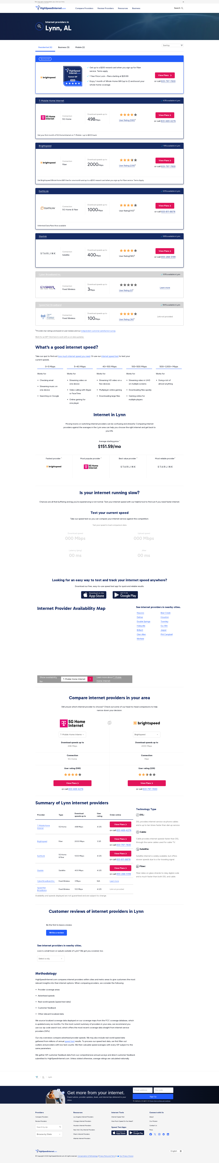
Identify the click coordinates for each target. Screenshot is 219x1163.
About (151, 1117)
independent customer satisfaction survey (98, 331)
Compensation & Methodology (88, 1156)
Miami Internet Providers (81, 1134)
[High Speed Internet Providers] (50, 8)
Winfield (140, 638)
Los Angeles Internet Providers (83, 1117)
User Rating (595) (127, 120)
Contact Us (153, 1125)
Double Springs (143, 621)
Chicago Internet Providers (82, 1121)
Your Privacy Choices (126, 1156)
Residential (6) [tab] (45, 47)
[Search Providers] (59, 1127)
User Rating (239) (127, 165)
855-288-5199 (168, 256)
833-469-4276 (168, 121)
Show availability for (48, 679)
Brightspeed (45, 145)
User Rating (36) (126, 319)
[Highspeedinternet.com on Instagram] (159, 1135)
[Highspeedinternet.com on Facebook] (150, 1135)
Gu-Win (164, 626)
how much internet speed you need (74, 356)
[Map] (84, 647)
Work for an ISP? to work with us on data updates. (59, 337)
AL (43, 1077)
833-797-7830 (168, 81)
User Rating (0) (126, 290)
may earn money (43, 2)
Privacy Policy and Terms (107, 1156)
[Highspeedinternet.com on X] (155, 1135)
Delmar (140, 617)
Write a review (56, 932)
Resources (123, 8)
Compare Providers (84, 8)
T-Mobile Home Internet (51, 100)
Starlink (43, 236)
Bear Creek (165, 613)
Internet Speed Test (117, 1117)
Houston (165, 617)
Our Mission (153, 1121)
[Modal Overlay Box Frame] (109, 1095)
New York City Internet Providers (84, 1130)
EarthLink (44, 191)
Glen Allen (141, 634)
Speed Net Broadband (50, 305)
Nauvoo (140, 613)
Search (177, 8)
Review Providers (106, 8)
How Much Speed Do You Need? (122, 1121)
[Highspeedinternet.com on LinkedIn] (168, 1135)
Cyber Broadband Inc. (50, 274)
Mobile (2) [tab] (80, 47)
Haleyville (141, 626)
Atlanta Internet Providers (81, 1138)
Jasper (164, 630)
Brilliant (140, 630)
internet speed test (110, 356)
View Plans (162, 75)
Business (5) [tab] (63, 47)
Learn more (165, 287)
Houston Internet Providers (82, 1125)
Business (136, 8)
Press (151, 1130)
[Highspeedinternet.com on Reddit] (163, 1135)
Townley (164, 621)
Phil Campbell (167, 634)
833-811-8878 (168, 211)
